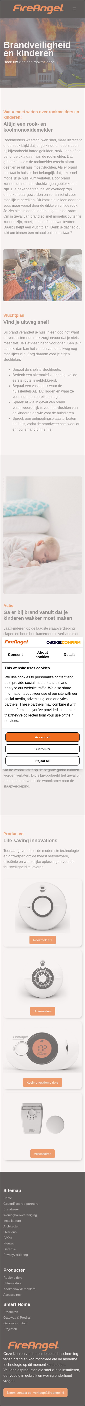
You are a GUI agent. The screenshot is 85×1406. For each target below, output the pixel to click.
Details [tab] (69, 655)
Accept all (42, 737)
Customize (42, 749)
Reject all (42, 761)
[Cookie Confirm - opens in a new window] (63, 642)
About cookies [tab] (42, 654)
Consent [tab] (15, 655)
